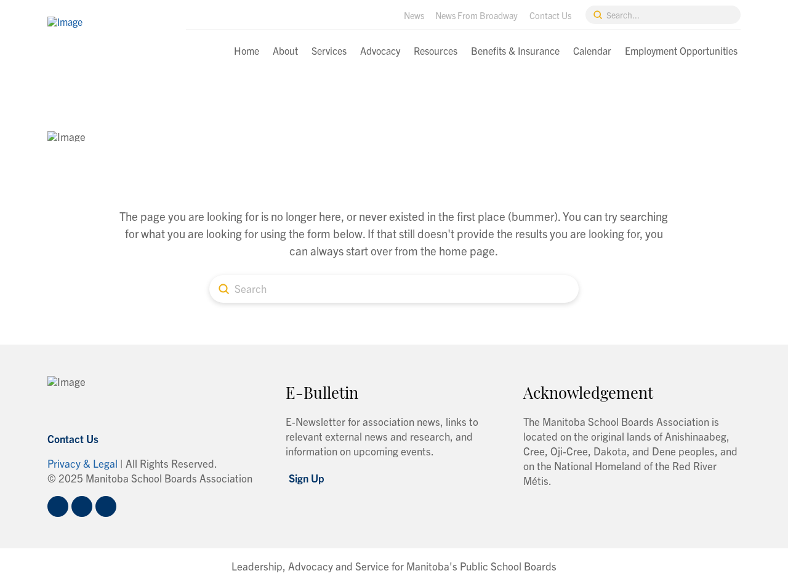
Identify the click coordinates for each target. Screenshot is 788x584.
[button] (307, 478)
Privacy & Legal (82, 463)
